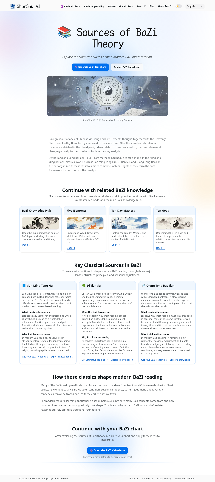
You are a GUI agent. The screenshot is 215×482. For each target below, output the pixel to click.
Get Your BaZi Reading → (35, 356)
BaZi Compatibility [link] (94, 6)
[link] (25, 6)
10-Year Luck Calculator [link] (120, 6)
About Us (133, 478)
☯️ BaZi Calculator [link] (70, 6)
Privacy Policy (164, 478)
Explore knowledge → (62, 356)
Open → (26, 244)
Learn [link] (141, 6)
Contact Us (147, 478)
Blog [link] (152, 6)
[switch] (178, 6)
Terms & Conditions (185, 478)
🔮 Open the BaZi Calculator (107, 450)
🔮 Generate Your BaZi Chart (90, 66)
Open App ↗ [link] (165, 6)
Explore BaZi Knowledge (127, 67)
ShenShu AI (34, 478)
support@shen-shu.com (55, 478)
